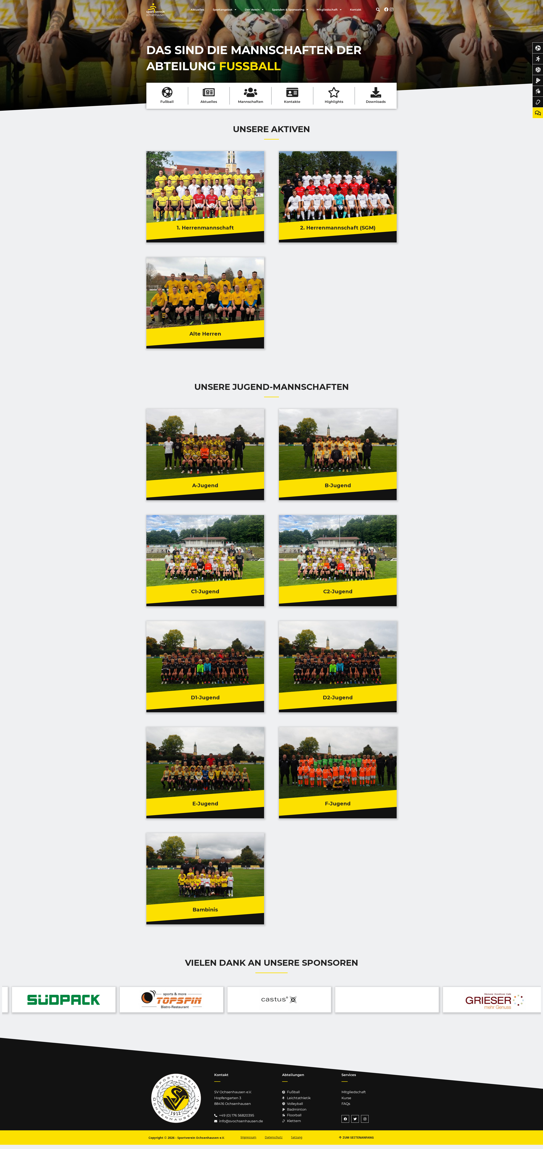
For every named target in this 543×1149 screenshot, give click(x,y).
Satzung (296, 1137)
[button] (378, 10)
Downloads (376, 102)
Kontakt (355, 9)
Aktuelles (197, 9)
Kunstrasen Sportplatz (173, 544)
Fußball (167, 102)
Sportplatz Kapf (168, 665)
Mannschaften (250, 102)
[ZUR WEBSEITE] (57, 999)
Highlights (334, 102)
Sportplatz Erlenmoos (172, 559)
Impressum (248, 1137)
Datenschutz (274, 1137)
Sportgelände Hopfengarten (310, 180)
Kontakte (292, 102)
